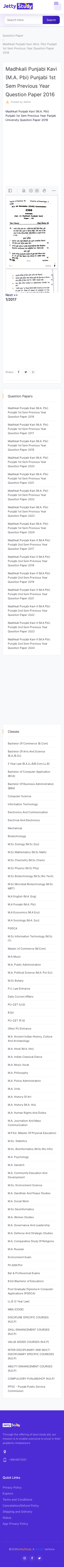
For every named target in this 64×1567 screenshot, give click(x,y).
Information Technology (23, 804)
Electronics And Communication (28, 812)
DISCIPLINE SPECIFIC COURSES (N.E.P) (28, 1319)
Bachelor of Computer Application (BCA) (29, 774)
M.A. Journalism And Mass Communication (24, 1123)
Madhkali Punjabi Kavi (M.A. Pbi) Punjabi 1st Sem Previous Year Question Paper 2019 (28, 445)
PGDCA (12, 928)
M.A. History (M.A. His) (22, 1104)
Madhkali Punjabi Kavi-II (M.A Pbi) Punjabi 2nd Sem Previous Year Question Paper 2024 (29, 644)
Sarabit (39, 1549)
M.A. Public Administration (24, 964)
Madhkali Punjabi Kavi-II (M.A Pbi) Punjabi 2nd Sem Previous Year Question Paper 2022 (29, 611)
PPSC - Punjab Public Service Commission (26, 1389)
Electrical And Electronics (24, 820)
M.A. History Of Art (19, 1096)
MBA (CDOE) (16, 1309)
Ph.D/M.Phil (15, 1265)
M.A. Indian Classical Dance (25, 1056)
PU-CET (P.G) (16, 1020)
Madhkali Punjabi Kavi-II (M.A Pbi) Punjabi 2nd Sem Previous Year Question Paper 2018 (29, 561)
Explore (8, 1493)
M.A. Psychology (18, 1157)
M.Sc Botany (15, 980)
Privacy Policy (12, 1487)
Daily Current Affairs (20, 996)
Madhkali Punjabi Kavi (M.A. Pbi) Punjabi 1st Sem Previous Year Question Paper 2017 (28, 429)
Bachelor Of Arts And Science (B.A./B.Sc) (26, 753)
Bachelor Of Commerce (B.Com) (28, 743)
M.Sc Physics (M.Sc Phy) (23, 868)
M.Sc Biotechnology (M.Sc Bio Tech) (30, 876)
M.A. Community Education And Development (27, 1175)
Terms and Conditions (17, 1499)
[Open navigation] (58, 6)
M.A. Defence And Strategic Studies (30, 1233)
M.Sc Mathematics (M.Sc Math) (27, 852)
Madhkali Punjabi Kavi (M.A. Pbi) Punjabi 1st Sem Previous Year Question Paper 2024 (28, 528)
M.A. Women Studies (21, 1217)
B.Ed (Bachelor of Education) (26, 1281)
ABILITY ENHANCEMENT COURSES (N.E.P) (30, 1368)
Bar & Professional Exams (24, 1273)
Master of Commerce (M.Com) (27, 948)
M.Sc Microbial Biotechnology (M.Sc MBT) (30, 886)
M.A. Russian (16, 1249)
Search (51, 20)
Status (7, 1517)
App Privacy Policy (15, 1523)
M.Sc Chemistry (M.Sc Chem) (26, 860)
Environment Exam (19, 1257)
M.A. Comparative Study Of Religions (31, 1241)
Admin (27, 101)
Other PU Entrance (19, 1028)
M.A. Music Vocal (18, 1064)
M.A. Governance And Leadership (29, 1225)
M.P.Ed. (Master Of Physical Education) (32, 1133)
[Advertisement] (32, 154)
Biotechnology (17, 836)
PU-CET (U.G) (16, 1004)
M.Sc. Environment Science (25, 1185)
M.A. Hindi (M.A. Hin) (21, 1048)
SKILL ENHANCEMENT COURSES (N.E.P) (29, 1332)
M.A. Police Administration (24, 1080)
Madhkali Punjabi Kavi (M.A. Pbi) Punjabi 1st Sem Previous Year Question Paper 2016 (30, 48)
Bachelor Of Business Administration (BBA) (31, 786)
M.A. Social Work (18, 1201)
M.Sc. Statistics (17, 1141)
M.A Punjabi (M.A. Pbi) (22, 904)
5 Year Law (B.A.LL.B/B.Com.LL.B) (29, 763)
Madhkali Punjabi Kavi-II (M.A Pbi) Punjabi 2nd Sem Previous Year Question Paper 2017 (29, 544)
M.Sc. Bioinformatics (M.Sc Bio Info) (30, 1149)
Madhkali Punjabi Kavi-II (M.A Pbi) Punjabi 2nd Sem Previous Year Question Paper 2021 (29, 594)
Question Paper (13, 35)
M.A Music (14, 956)
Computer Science (19, 796)
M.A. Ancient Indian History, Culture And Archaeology (30, 1038)
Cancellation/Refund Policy (21, 1505)
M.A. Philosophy (18, 1072)
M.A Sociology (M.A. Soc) (23, 920)
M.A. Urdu (14, 1088)
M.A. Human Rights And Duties (27, 1112)
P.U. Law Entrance (19, 988)
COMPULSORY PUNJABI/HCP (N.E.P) (31, 1378)
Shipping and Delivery (17, 1511)
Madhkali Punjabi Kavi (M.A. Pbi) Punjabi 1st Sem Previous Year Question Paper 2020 (28, 462)
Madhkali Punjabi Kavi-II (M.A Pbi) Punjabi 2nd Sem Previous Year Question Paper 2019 (29, 577)
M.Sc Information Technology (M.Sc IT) (30, 938)
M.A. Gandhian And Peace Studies (29, 1193)
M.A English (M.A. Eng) (22, 896)
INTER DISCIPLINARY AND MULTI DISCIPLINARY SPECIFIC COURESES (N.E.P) (31, 1354)
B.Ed (11, 1012)
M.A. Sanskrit (16, 1165)
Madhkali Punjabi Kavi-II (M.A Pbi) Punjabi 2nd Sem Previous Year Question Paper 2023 (29, 627)
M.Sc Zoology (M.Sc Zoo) (23, 844)
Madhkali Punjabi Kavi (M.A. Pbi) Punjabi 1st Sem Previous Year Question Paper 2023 (28, 511)
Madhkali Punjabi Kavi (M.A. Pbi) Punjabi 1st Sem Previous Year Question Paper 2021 (28, 478)
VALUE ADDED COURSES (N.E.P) (28, 1342)
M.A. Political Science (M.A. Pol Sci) (30, 972)
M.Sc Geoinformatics (21, 1209)
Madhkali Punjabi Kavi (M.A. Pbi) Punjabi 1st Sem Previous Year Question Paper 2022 (28, 495)
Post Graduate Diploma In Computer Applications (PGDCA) (30, 1291)
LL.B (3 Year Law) (19, 1301)
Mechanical (15, 828)
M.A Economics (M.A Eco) (24, 912)
